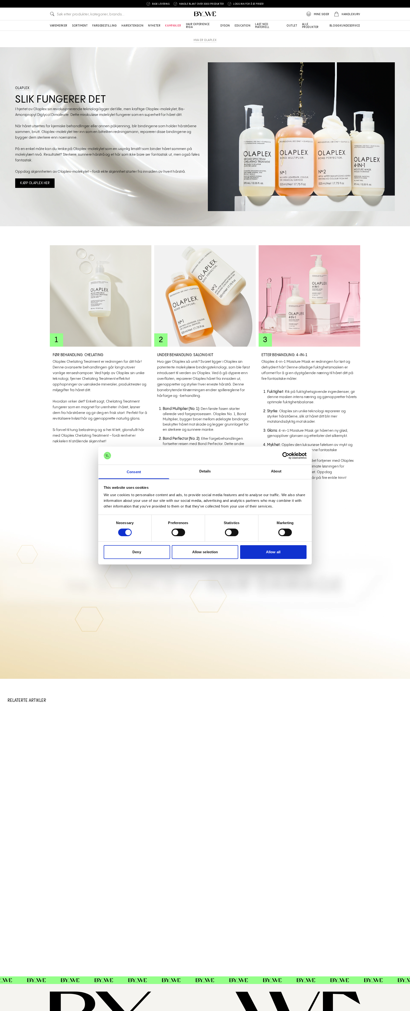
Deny (136, 552)
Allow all (273, 552)
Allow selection (205, 552)
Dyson (225, 25)
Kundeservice (350, 25)
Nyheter (154, 25)
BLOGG (335, 25)
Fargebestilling (104, 25)
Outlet (292, 25)
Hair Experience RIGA (198, 26)
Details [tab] (205, 471)
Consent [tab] (134, 472)
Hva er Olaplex (205, 40)
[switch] (178, 532)
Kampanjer (173, 25)
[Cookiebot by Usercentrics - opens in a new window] (286, 455)
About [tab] (276, 471)
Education (242, 25)
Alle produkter (310, 26)
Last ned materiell (262, 26)
